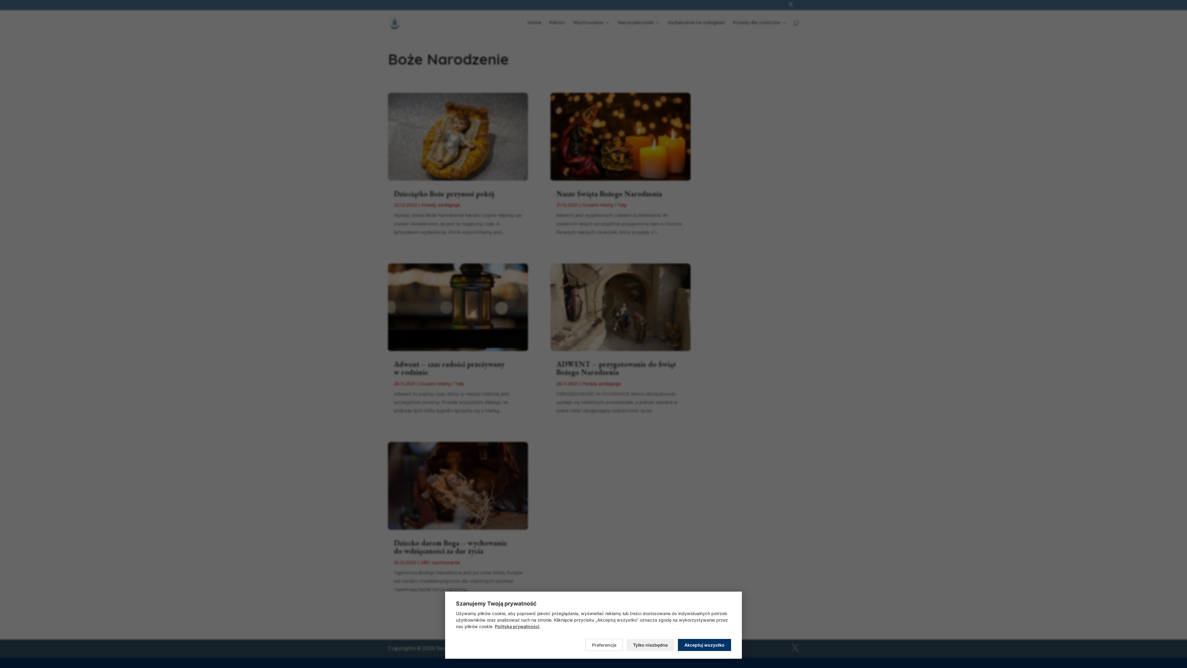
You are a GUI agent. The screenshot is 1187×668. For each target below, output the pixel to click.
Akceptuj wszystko (704, 645)
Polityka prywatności (517, 626)
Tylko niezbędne (650, 645)
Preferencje (604, 645)
